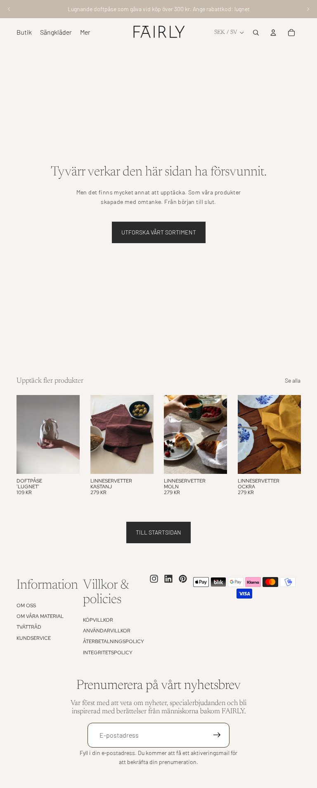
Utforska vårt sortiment (158, 232)
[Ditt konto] (273, 33)
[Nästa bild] (308, 9)
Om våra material (40, 616)
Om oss (26, 605)
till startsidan (158, 532)
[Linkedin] (168, 579)
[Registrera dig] (217, 735)
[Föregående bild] (9, 9)
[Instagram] (154, 579)
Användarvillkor (106, 630)
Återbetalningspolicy (113, 641)
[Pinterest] (183, 579)
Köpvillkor (98, 620)
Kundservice (34, 638)
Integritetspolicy (107, 652)
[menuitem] (85, 32)
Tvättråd (29, 627)
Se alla (292, 380)
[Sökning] (256, 33)
